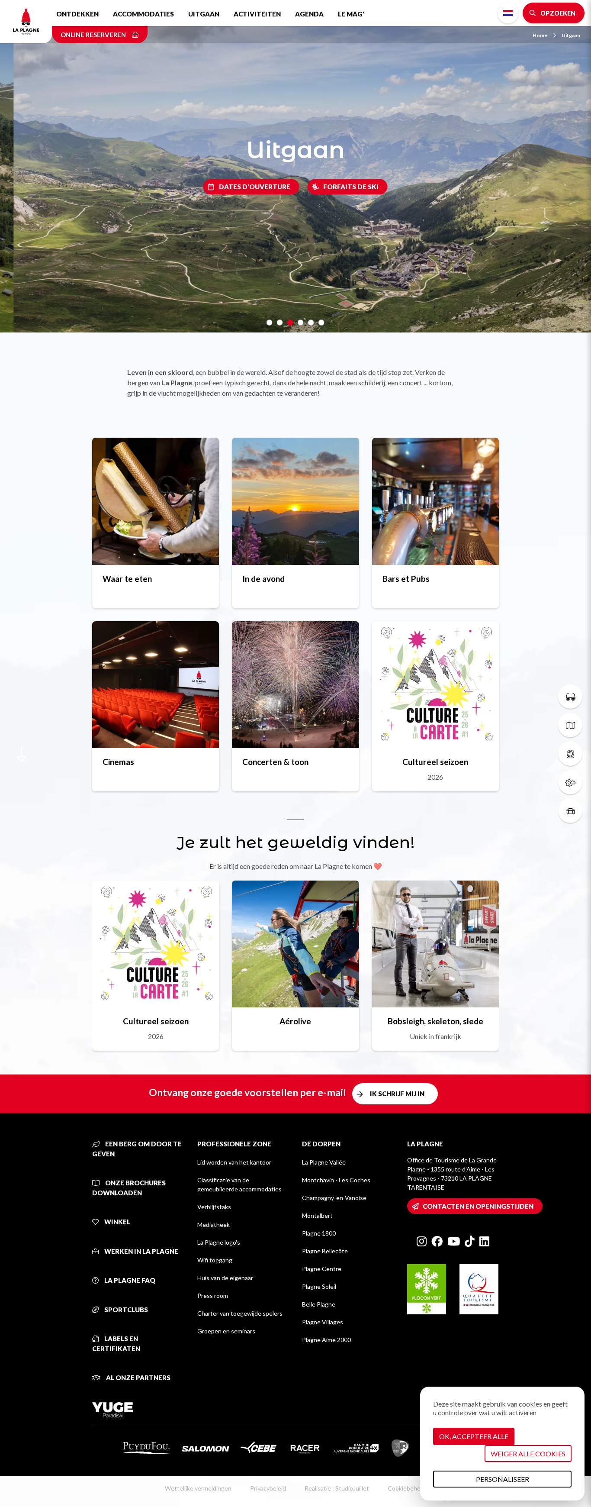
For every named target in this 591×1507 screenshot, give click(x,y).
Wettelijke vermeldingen (198, 1488)
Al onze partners (137, 1377)
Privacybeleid (268, 1488)
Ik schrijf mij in (397, 1093)
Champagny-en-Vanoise (334, 1197)
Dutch (508, 13)
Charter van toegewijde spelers (240, 1313)
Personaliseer (502, 1479)
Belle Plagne (318, 1304)
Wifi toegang (214, 1260)
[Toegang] (570, 811)
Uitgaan (203, 14)
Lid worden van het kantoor (234, 1162)
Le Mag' (351, 14)
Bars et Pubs (406, 579)
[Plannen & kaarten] (570, 725)
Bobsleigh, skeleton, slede (435, 1021)
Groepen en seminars (226, 1331)
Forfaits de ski (351, 186)
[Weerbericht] (570, 782)
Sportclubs (125, 1309)
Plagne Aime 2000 (326, 1339)
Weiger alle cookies (528, 1453)
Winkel (116, 1222)
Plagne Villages (322, 1322)
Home (540, 35)
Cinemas (118, 762)
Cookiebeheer (407, 1488)
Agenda (309, 14)
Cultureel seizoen (435, 762)
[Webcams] (570, 754)
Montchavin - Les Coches (336, 1180)
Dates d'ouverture (254, 186)
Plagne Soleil (319, 1286)
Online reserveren (94, 35)
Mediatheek (213, 1224)
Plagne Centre (321, 1268)
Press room (212, 1295)
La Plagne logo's (218, 1242)
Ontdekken (77, 14)
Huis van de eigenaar (225, 1277)
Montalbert (317, 1215)
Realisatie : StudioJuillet (337, 1488)
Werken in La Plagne (140, 1251)
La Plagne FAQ (129, 1280)
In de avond (263, 579)
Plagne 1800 (319, 1233)
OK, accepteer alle (473, 1436)
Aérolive (295, 1021)
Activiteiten (257, 14)
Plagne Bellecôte (325, 1251)
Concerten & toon (275, 762)
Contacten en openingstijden (478, 1206)
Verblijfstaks (214, 1206)
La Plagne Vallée (324, 1162)
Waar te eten (127, 579)
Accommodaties (143, 14)
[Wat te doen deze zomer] (570, 696)
